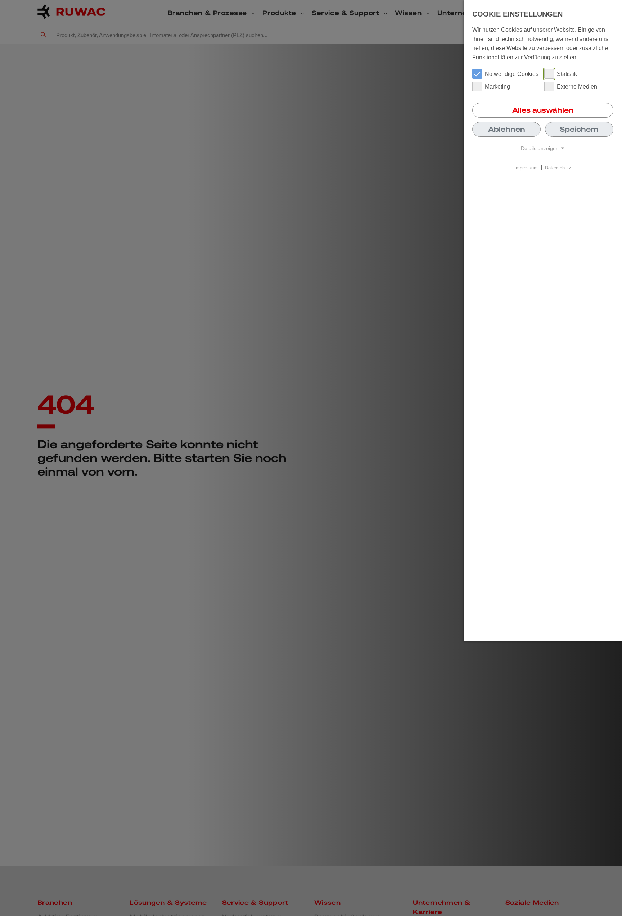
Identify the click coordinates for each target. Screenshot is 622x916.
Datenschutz (558, 167)
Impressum (526, 167)
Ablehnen (506, 129)
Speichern (579, 129)
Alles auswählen (543, 110)
